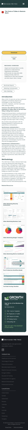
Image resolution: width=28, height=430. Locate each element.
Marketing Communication (10, 88)
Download (14, 52)
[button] (23, 4)
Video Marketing (8, 91)
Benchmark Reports (9, 85)
